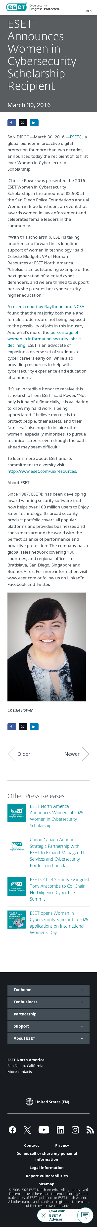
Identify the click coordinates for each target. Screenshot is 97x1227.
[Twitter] (27, 1132)
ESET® (76, 137)
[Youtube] (43, 1132)
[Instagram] (75, 1132)
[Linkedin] (60, 1132)
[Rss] (90, 1132)
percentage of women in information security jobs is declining (44, 338)
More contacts (19, 1071)
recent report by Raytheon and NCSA (47, 306)
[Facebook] (12, 1132)
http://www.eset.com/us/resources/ (42, 471)
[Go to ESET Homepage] (33, 7)
